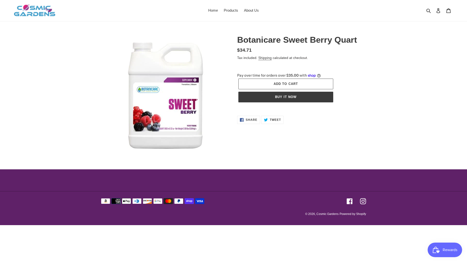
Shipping (265, 58)
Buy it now (285, 97)
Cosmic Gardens (327, 214)
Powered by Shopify (353, 214)
